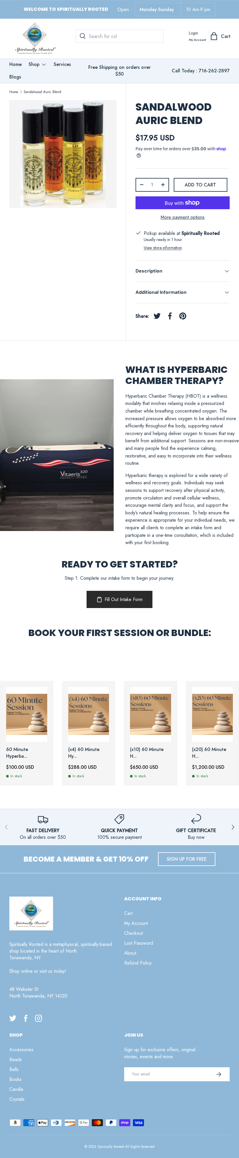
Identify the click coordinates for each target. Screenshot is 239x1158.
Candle (16, 1089)
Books (15, 1079)
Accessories (21, 1049)
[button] (221, 36)
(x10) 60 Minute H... (147, 752)
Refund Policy (138, 963)
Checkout (133, 933)
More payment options (183, 217)
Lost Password (138, 943)
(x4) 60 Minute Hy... (83, 752)
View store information (163, 248)
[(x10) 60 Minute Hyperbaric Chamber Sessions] (150, 714)
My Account (136, 923)
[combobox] (119, 36)
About (130, 953)
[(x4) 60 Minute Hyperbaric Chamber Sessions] (88, 714)
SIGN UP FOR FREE (187, 859)
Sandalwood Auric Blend (42, 92)
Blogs (15, 77)
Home (15, 64)
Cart (128, 913)
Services (62, 64)
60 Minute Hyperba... (17, 752)
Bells (14, 1069)
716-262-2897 (214, 70)
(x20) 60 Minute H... (209, 752)
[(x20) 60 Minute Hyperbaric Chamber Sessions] (212, 714)
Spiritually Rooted (111, 1146)
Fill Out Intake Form (124, 599)
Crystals (16, 1099)
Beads (15, 1059)
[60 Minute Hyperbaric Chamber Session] (26, 714)
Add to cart (200, 184)
